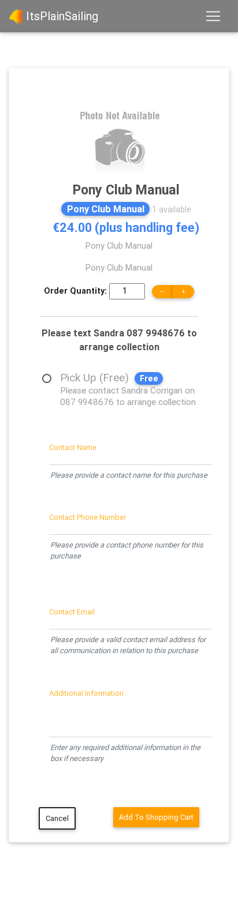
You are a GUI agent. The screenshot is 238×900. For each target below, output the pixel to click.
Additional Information (86, 693)
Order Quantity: (75, 291)
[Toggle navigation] (213, 16)
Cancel (57, 818)
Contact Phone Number (87, 517)
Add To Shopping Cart (156, 817)
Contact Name (72, 447)
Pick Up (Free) (128, 379)
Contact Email (72, 612)
